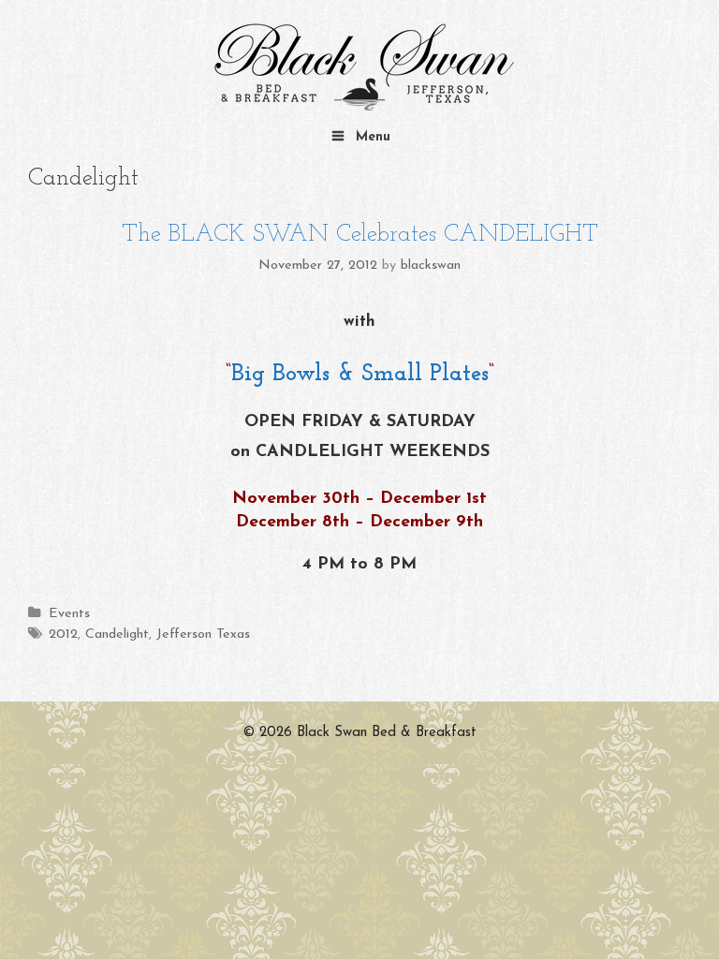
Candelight (117, 634)
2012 (63, 634)
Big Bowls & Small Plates (360, 374)
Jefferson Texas (203, 634)
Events (69, 614)
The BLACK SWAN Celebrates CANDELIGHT (360, 234)
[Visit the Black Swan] (359, 68)
